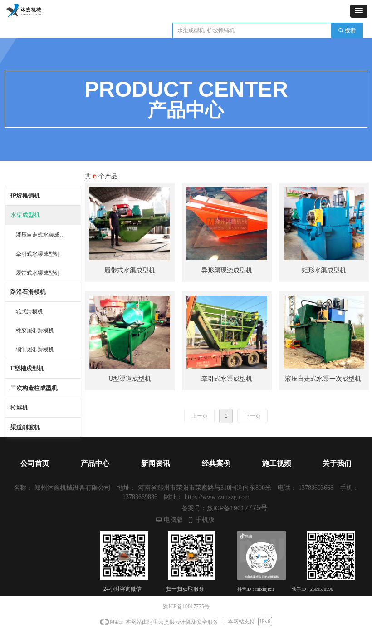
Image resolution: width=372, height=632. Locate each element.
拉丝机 (19, 407)
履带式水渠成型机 (37, 273)
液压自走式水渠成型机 (43, 235)
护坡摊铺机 (25, 195)
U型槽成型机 (27, 368)
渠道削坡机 (25, 427)
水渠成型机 (25, 215)
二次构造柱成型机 (34, 388)
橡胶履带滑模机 (35, 330)
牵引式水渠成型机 (37, 254)
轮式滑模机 (29, 311)
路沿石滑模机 (28, 291)
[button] (358, 11)
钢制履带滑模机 (35, 349)
